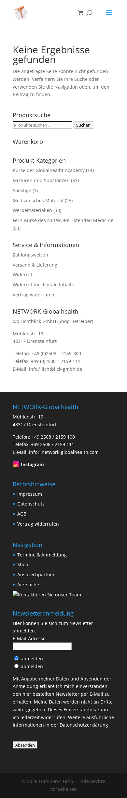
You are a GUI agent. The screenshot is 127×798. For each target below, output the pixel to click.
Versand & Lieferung (35, 265)
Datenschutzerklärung (84, 725)
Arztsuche (28, 584)
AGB (21, 514)
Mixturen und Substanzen (41, 180)
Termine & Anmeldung (42, 555)
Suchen (83, 125)
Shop (22, 564)
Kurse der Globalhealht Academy (49, 170)
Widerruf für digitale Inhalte (43, 284)
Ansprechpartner (36, 574)
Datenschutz (31, 504)
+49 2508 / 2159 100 (53, 437)
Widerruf (22, 274)
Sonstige (22, 190)
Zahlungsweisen (30, 255)
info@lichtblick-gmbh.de (55, 369)
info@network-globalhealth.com (64, 452)
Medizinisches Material (38, 200)
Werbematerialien (32, 210)
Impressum (29, 494)
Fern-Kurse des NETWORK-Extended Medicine (63, 220)
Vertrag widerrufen (33, 295)
